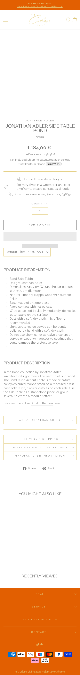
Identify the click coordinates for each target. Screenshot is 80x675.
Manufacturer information (40, 455)
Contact (39, 632)
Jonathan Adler (39, 120)
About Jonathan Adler (40, 420)
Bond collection (42, 403)
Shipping (33, 159)
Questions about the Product (40, 447)
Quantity (40, 203)
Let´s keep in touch (39, 619)
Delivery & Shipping (40, 439)
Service (39, 606)
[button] (40, 236)
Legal (39, 594)
